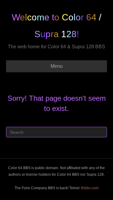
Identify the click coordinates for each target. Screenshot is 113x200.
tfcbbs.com (90, 188)
